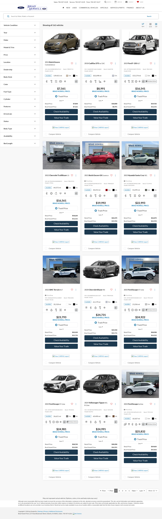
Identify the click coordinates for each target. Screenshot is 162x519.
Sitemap (40, 511)
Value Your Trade (61, 117)
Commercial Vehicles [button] (88, 8)
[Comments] (76, 81)
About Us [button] (140, 8)
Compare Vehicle (55, 134)
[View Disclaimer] (65, 81)
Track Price (63, 96)
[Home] (63, 7)
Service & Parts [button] (117, 8)
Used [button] (74, 8)
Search (149, 16)
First (103, 491)
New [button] (68, 8)
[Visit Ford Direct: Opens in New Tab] (77, 513)
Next (134, 491)
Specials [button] (104, 8)
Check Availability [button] (61, 111)
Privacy (46, 511)
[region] (61, 105)
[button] (78, 43)
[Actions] (76, 63)
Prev (111, 491)
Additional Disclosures (55, 511)
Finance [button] (130, 8)
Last (142, 491)
